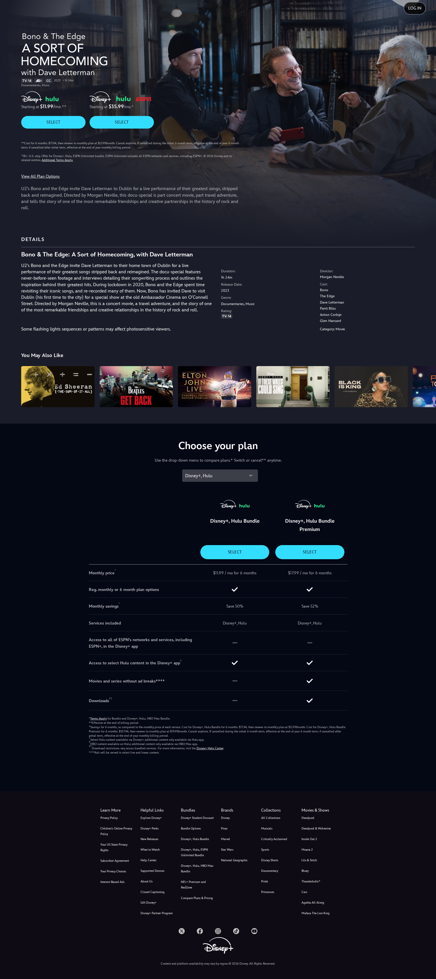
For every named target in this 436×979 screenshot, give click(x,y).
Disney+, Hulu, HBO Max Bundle (197, 868)
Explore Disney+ (151, 818)
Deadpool (308, 818)
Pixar (224, 828)
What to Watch (150, 849)
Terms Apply (98, 718)
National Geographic (234, 860)
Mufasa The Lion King (316, 913)
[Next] (426, 385)
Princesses (267, 892)
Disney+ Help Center (210, 748)
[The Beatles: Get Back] (136, 386)
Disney (225, 818)
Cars (304, 892)
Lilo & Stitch (309, 860)
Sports (265, 849)
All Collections (270, 818)
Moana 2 (307, 849)
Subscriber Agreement (114, 861)
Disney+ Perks (150, 828)
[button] (158, 810)
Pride (264, 881)
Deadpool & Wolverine (316, 828)
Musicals (266, 828)
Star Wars (227, 849)
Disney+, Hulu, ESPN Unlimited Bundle (194, 852)
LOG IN (414, 8)
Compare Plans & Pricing (197, 898)
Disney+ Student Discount (197, 818)
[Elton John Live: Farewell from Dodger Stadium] (214, 386)
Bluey (305, 871)
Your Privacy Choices (113, 871)
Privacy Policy (109, 818)
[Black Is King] (371, 386)
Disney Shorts (269, 860)
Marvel (225, 839)
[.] (182, 931)
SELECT (53, 122)
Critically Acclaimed (274, 839)
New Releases (149, 839)
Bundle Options (191, 828)
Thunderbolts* (311, 881)
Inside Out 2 (309, 839)
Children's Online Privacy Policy (116, 831)
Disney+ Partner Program (157, 913)
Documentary (269, 871)
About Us (147, 881)
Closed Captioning (153, 892)
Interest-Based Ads (112, 882)
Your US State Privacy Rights (113, 847)
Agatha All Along (313, 902)
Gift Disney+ (148, 902)
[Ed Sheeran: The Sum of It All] (57, 386)
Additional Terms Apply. (57, 160)
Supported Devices (153, 871)
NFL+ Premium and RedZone (193, 884)
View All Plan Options (40, 176)
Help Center (148, 860)
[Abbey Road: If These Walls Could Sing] (293, 386)
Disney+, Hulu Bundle (195, 839)
